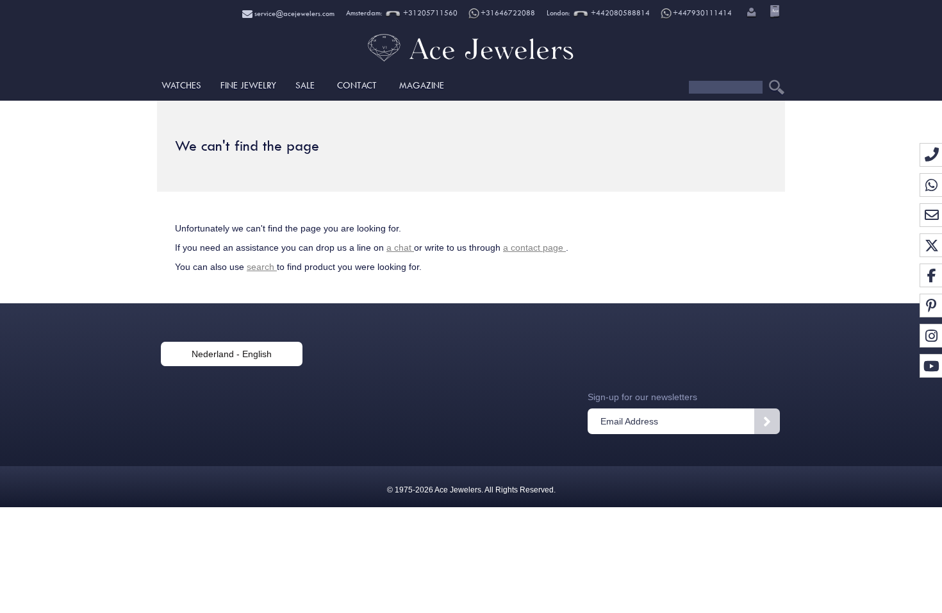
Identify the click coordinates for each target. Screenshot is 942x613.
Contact (357, 85)
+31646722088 (508, 13)
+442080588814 (619, 13)
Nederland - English (232, 354)
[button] (750, 13)
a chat (400, 247)
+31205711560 (429, 13)
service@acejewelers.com (293, 14)
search (262, 267)
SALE (305, 85)
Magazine (421, 85)
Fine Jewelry (248, 85)
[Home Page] (471, 61)
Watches (181, 85)
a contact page (534, 247)
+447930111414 (702, 13)
